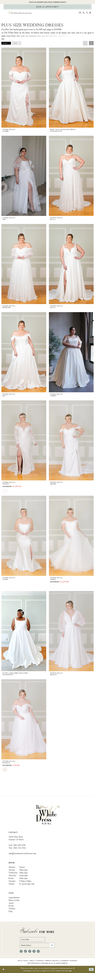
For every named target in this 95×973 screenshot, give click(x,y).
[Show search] (87, 12)
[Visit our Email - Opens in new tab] (38, 951)
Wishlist (12, 909)
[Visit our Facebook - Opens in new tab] (34, 951)
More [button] (2, 38)
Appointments (14, 897)
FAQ (10, 911)
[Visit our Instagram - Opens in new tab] (21, 951)
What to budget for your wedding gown (47, 2)
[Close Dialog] (3, 969)
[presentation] (23, 88)
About (11, 903)
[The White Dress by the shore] (19, 12)
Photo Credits (14, 900)
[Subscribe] (52, 945)
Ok (91, 969)
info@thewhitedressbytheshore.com (22, 853)
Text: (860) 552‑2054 (17, 848)
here (70, 971)
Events (11, 906)
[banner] (47, 815)
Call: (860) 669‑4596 (17, 845)
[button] (80, 12)
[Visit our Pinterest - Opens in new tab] (29, 951)
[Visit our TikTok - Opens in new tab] (25, 951)
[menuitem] (80, 12)
